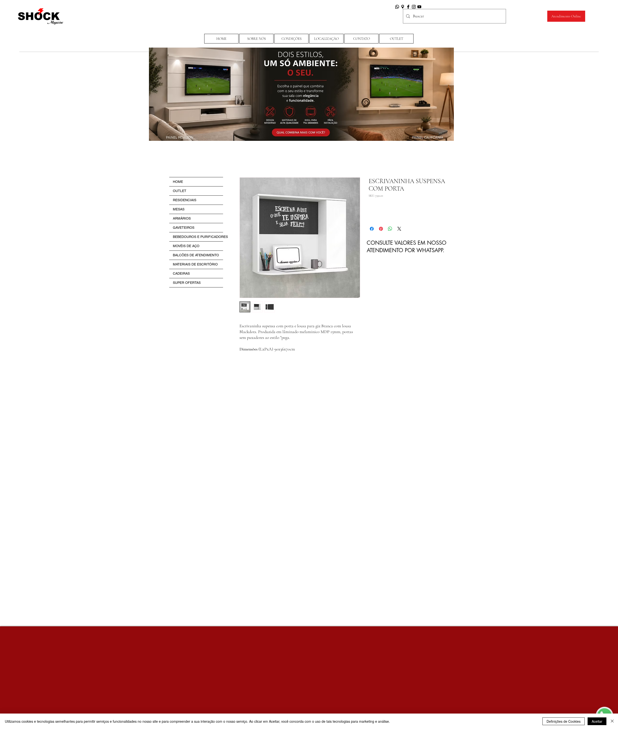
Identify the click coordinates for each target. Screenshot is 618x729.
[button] (291, 38)
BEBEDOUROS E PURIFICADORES (198, 237)
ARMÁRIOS (182, 218)
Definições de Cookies (564, 721)
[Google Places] (403, 7)
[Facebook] (408, 7)
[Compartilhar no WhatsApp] (390, 229)
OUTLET (179, 191)
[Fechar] (612, 721)
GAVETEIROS (183, 227)
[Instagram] (414, 7)
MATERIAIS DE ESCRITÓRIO (195, 264)
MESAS (178, 209)
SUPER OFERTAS (187, 283)
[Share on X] (399, 229)
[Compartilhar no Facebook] (372, 229)
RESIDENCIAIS (184, 200)
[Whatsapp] (397, 7)
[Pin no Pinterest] (381, 229)
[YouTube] (419, 7)
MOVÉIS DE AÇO (186, 246)
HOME (178, 182)
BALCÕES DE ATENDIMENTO (196, 255)
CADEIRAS (181, 273)
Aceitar (597, 721)
